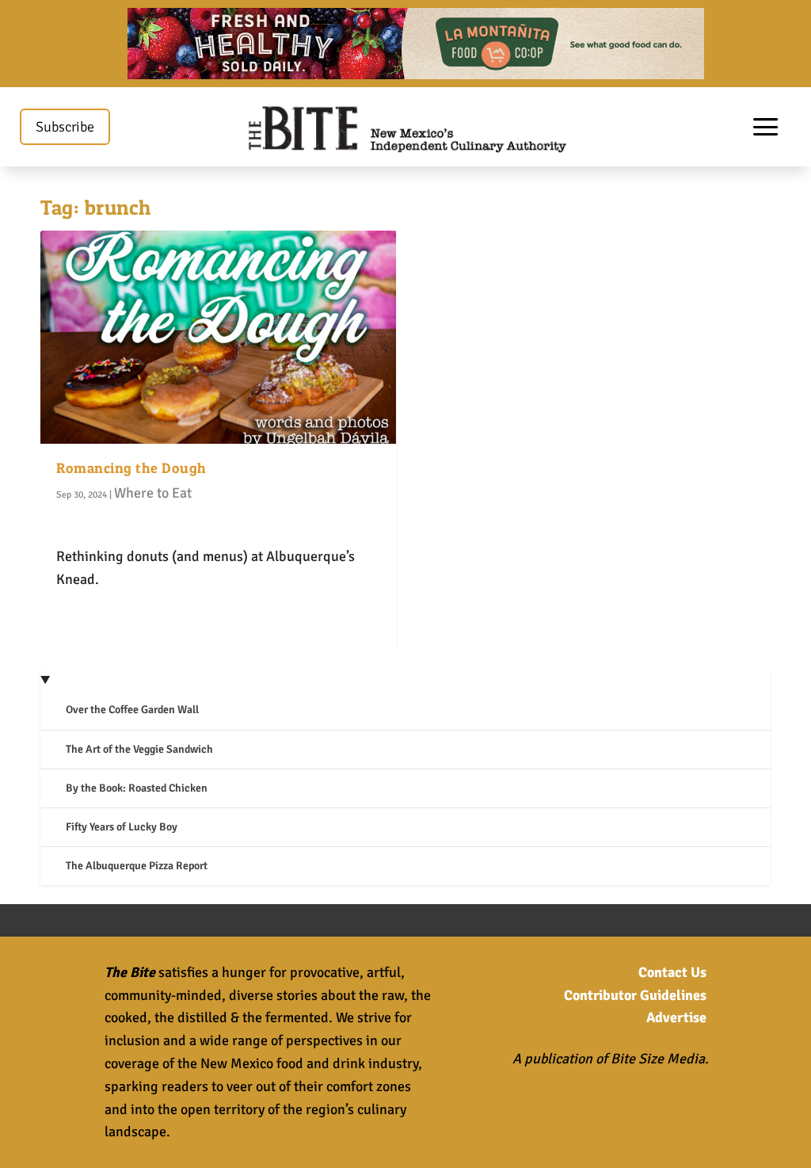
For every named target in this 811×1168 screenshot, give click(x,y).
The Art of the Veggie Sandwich (139, 749)
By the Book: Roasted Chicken (137, 788)
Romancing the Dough (131, 468)
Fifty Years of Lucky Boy (121, 827)
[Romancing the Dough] (218, 337)
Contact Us (672, 972)
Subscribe (65, 127)
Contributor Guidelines (635, 995)
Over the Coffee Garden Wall (132, 709)
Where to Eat (153, 493)
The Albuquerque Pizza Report (137, 865)
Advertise (676, 1017)
